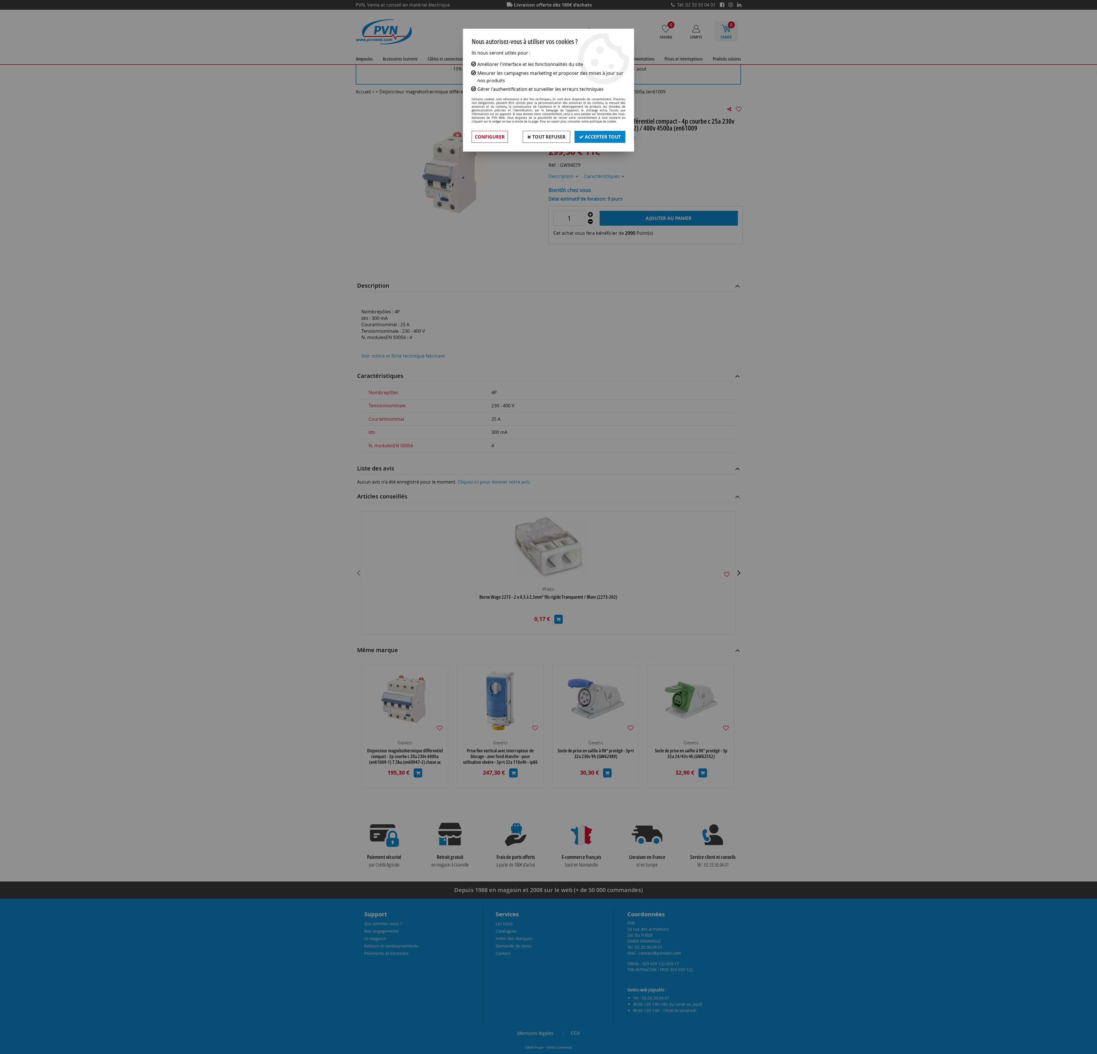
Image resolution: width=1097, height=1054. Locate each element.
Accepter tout (602, 137)
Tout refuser (548, 137)
